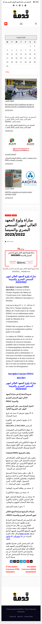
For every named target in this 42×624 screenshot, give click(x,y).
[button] (36, 24)
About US (20, 616)
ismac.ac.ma (24, 534)
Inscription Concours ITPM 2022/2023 (12, 569)
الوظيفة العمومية (10, 154)
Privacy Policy (29, 616)
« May (7, 72)
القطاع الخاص (9, 101)
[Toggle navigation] (21, 23)
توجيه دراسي (16, 121)
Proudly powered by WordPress (15, 609)
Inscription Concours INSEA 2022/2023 (28, 569)
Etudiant (8, 121)
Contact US (12, 616)
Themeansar (20, 611)
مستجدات (14, 215)
